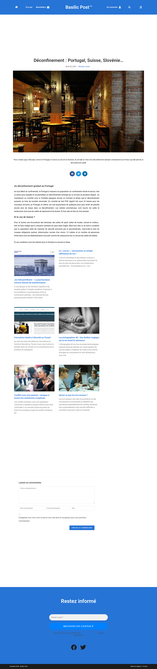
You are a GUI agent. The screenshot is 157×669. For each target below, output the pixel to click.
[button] (129, 7)
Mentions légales (136, 666)
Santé (87, 66)
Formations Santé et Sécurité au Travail (32, 337)
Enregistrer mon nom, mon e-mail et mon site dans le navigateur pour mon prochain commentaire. (52, 519)
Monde (81, 66)
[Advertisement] (78, 36)
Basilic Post (78, 7)
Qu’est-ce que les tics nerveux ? (73, 395)
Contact (145, 666)
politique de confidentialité (89, 633)
